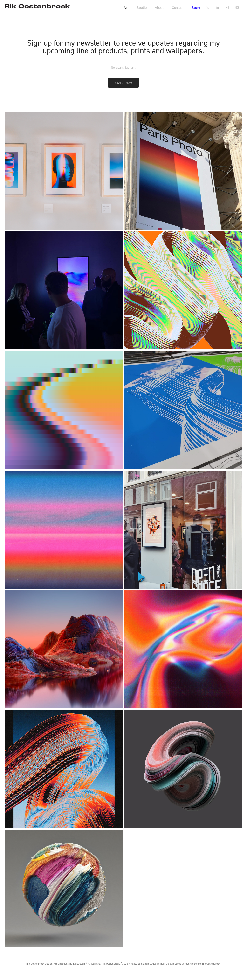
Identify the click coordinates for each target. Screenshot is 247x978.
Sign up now (123, 83)
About (159, 7)
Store (196, 7)
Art (126, 7)
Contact (178, 7)
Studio (142, 7)
